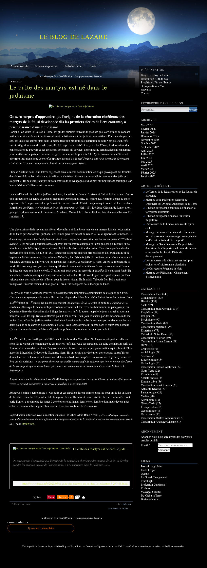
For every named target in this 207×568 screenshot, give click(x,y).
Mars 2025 (147, 169)
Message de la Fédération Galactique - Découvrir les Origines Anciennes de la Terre (171, 202)
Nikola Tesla (148, 403)
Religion (127, 503)
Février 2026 (148, 129)
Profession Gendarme (153, 484)
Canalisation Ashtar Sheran (156, 341)
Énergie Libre (149, 381)
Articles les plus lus (46, 66)
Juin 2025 (146, 158)
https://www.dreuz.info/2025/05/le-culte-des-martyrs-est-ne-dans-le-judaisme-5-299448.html (75, 483)
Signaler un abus (105, 546)
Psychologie (148, 319)
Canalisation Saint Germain (156, 308)
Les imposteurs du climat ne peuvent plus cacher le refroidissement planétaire (169, 262)
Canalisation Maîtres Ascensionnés (160, 418)
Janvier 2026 (148, 132)
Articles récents (19, 66)
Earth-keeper (148, 470)
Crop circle (147, 349)
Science (145, 356)
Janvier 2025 (148, 176)
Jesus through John (151, 466)
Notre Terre (147, 370)
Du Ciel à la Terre (151, 495)
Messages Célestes (151, 492)
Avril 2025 (147, 165)
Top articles (76, 546)
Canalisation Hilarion (153, 338)
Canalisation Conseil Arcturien (158, 367)
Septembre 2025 (150, 147)
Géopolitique (148, 410)
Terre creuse (148, 414)
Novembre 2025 (150, 140)
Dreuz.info (28, 424)
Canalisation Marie (151, 323)
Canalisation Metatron (153, 327)
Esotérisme (147, 330)
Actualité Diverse (151, 389)
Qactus (145, 473)
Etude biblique (149, 359)
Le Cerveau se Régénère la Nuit (164, 268)
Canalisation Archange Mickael (158, 421)
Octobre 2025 (148, 143)
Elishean (146, 488)
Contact (145, 93)
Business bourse (150, 499)
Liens (93, 66)
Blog (143, 75)
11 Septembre (149, 407)
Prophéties (147, 312)
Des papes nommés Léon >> (88, 76)
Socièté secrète (149, 378)
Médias (145, 396)
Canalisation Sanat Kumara (156, 385)
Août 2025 (147, 150)
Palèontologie (148, 392)
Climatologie (148, 297)
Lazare (41, 546)
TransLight (147, 481)
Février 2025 (148, 172)
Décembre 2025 (150, 136)
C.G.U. (121, 546)
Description (148, 79)
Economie (146, 374)
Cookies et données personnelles (145, 546)
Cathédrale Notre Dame (154, 334)
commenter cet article (118, 508)
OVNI (144, 345)
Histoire (145, 301)
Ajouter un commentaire (41, 528)
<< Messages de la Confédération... (57, 76)
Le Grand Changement (154, 477)
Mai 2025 (146, 161)
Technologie (148, 363)
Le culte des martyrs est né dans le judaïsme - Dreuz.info (101, 449)
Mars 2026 (147, 125)
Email (144, 445)
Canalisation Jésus (151, 294)
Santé (144, 305)
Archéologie (148, 352)
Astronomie (147, 400)
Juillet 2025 (147, 154)
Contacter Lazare (73, 66)
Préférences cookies (174, 546)
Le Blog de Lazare (73, 36)
